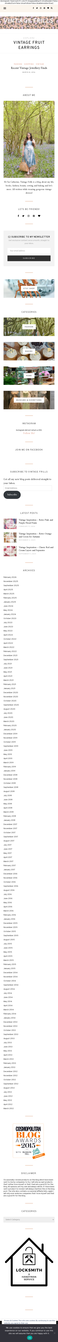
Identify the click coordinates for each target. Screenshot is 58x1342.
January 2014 (9, 1018)
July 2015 (8, 944)
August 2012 (9, 1088)
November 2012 (10, 1075)
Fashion (18, 64)
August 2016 (9, 890)
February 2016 (10, 915)
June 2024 (8, 606)
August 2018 (9, 791)
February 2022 (10, 651)
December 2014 (10, 972)
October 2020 (10, 701)
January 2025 (10, 602)
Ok (29, 1338)
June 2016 (8, 898)
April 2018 (8, 808)
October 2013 (10, 1030)
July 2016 (8, 894)
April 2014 (8, 1005)
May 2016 (8, 902)
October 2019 (10, 742)
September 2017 (11, 837)
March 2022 (9, 647)
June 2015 (8, 948)
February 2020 (10, 725)
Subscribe (12, 494)
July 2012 (8, 1092)
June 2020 (8, 717)
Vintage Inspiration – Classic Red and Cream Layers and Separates (36, 548)
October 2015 (10, 931)
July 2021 (8, 664)
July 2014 (8, 993)
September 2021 (11, 660)
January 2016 (9, 919)
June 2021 (8, 668)
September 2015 (11, 935)
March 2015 (9, 960)
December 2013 (10, 1022)
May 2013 (8, 1051)
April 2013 (8, 1055)
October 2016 (10, 882)
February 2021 (10, 684)
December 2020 (11, 692)
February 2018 (10, 816)
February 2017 (10, 865)
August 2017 (9, 841)
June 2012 (8, 1096)
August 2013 (9, 1038)
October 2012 (10, 1080)
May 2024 (8, 610)
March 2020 (9, 721)
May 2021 (8, 672)
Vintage (40, 64)
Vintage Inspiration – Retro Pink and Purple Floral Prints (36, 521)
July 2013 (8, 1043)
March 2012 (9, 1108)
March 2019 (9, 762)
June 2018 (8, 800)
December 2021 (10, 655)
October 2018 (10, 783)
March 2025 (9, 594)
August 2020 (9, 709)
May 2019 (8, 754)
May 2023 (8, 631)
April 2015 (8, 956)
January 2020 (10, 730)
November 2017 (10, 828)
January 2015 (9, 968)
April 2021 (8, 676)
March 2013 (9, 1059)
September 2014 (11, 985)
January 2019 (9, 771)
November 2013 (10, 1026)
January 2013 (9, 1067)
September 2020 (11, 705)
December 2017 (10, 824)
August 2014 (9, 989)
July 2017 (8, 845)
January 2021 (9, 688)
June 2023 (8, 627)
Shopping (29, 64)
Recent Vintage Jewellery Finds (29, 68)
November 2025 (11, 581)
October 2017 (9, 832)
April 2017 (8, 857)
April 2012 (8, 1104)
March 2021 (9, 680)
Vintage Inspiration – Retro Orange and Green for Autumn (35, 535)
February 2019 (10, 767)
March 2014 (9, 1010)
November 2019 (10, 738)
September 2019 (11, 746)
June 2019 (8, 750)
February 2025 (10, 598)
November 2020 (11, 697)
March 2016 (9, 911)
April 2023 (8, 635)
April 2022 (8, 643)
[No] (54, 1333)
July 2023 (8, 622)
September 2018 (11, 787)
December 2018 (10, 775)
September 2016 (11, 886)
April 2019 (8, 758)
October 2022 (10, 639)
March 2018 (9, 812)
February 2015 (10, 964)
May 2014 (8, 1001)
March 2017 (8, 861)
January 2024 (10, 614)
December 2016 (10, 874)
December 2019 (10, 734)
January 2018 (9, 820)
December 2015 (10, 923)
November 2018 (10, 779)
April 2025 (8, 589)
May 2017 (8, 853)
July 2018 (8, 795)
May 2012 (8, 1100)
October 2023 (10, 618)
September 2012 (11, 1084)
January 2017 (9, 870)
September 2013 (11, 1034)
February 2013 (10, 1063)
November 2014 (10, 977)
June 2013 (8, 1047)
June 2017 (8, 849)
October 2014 (10, 981)
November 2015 (10, 927)
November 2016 (10, 878)
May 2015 (8, 952)
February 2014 (10, 1014)
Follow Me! (29, 433)
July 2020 (8, 713)
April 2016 (8, 907)
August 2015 (9, 940)
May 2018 (8, 804)
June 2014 (8, 997)
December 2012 (10, 1071)
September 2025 (11, 585)
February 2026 (10, 577)
